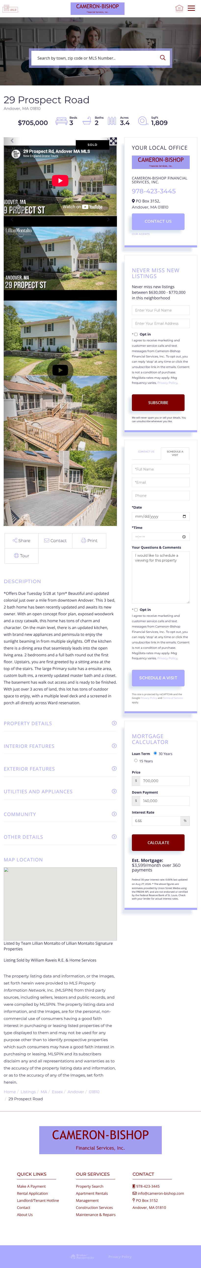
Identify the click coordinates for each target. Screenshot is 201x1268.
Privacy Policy (167, 383)
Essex (57, 1092)
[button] (164, 58)
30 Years (165, 754)
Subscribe (158, 402)
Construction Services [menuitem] (94, 1207)
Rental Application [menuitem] (32, 1193)
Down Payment (145, 792)
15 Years (146, 761)
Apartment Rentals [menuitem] (92, 1193)
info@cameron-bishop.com (161, 1193)
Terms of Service (173, 698)
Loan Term (141, 754)
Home (10, 1092)
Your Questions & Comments (156, 547)
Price (136, 772)
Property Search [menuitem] (89, 1186)
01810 (94, 1092)
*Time (137, 527)
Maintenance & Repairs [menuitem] (96, 1214)
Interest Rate (143, 812)
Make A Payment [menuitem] (31, 1186)
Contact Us (158, 221)
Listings (28, 1092)
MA (44, 1092)
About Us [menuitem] (25, 1214)
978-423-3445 (154, 191)
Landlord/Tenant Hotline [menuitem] (38, 1200)
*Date (137, 507)
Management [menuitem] (87, 1200)
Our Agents (141, 234)
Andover (76, 1092)
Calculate (158, 842)
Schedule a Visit (175, 453)
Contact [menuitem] (23, 1207)
